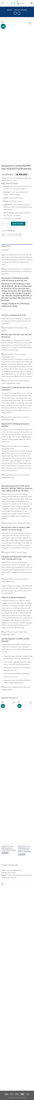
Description (5, 246)
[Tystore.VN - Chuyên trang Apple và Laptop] (17, 3)
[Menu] (2, 3)
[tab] (17, 246)
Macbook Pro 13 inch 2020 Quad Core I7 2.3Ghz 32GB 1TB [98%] (8, 848)
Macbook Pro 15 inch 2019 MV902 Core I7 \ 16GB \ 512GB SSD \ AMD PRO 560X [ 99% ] (25, 849)
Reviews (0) (5, 250)
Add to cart (18, 223)
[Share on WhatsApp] (3, 234)
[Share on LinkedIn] (20, 234)
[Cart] (32, 3)
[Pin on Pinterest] (16, 234)
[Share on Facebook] (6, 234)
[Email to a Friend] (13, 234)
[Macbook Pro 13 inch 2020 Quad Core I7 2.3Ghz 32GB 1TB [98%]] (8, 772)
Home (9, 10)
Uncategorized (20, 10)
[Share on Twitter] (10, 234)
